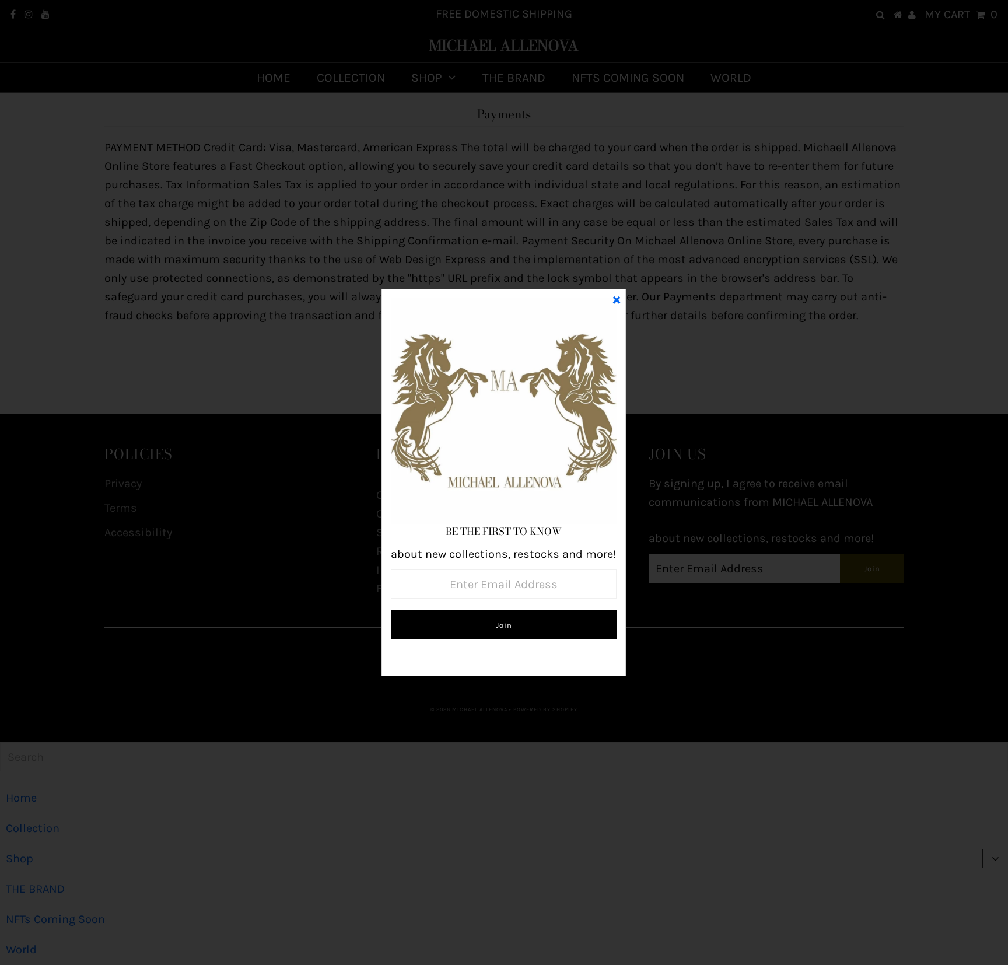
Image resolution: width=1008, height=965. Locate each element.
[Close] (616, 298)
